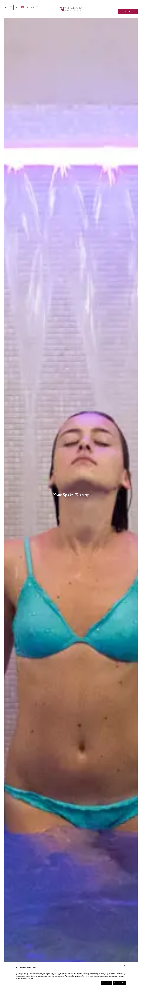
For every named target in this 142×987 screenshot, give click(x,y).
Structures (30, 7)
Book (128, 11)
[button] (2, 495)
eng (16, 7)
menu (6, 7)
